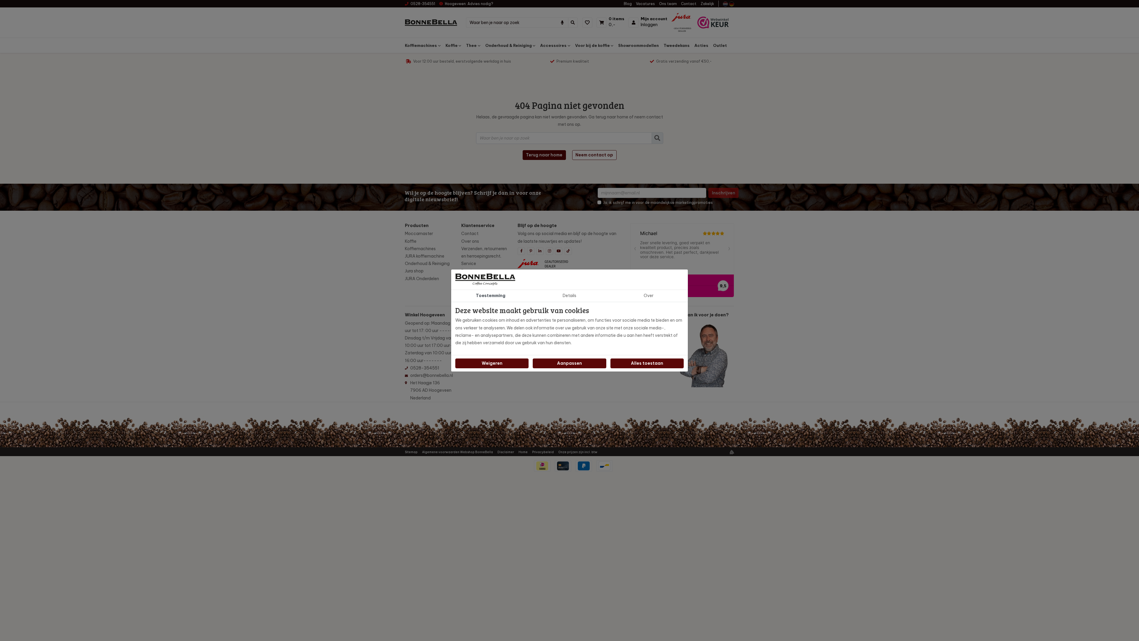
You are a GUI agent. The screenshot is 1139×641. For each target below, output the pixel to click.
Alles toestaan (647, 363)
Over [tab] (648, 295)
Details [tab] (569, 295)
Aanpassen (569, 363)
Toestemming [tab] (490, 295)
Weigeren (492, 363)
